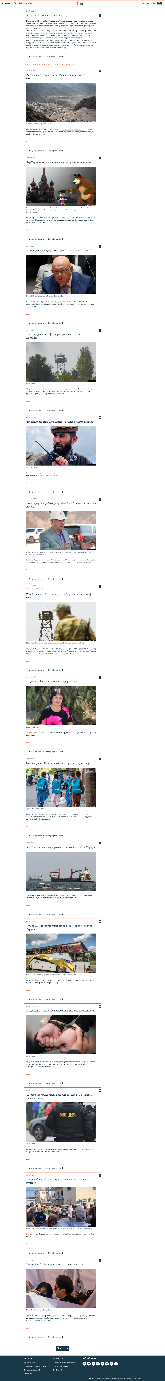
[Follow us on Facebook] (89, 1363)
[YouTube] (148, 3)
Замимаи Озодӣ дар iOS (61, 1366)
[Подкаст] (116, 1363)
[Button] (36, 56)
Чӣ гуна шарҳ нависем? (32, 1370)
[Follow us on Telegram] (107, 1363)
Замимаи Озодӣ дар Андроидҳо (64, 1363)
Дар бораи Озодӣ (29, 1363)
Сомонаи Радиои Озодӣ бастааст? (35, 1366)
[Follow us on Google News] (84, 1363)
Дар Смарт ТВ (57, 1370)
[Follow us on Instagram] (98, 1363)
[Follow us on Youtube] (93, 1363)
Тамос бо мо (28, 1374)
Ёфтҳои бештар (62, 1348)
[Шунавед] (154, 3)
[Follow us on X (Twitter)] (102, 1363)
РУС (142, 3)
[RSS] (111, 1363)
